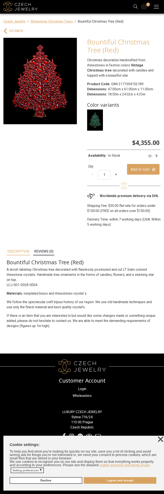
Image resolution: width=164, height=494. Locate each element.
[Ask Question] (157, 156)
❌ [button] (161, 439)
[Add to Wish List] (150, 156)
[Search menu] (136, 6)
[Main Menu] (156, 7)
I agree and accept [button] (120, 480)
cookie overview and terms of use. (125, 465)
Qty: (91, 166)
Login (82, 389)
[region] (40, 81)
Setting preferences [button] (27, 470)
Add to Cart (140, 169)
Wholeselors (82, 396)
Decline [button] (45, 480)
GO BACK (16, 31)
